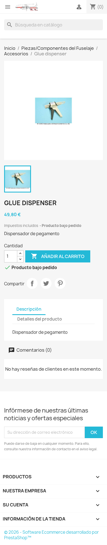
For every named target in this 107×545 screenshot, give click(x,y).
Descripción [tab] (28, 309)
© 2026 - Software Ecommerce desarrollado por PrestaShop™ (51, 535)
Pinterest (60, 283)
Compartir (32, 283)
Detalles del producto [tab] (39, 319)
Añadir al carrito (58, 256)
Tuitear (46, 283)
